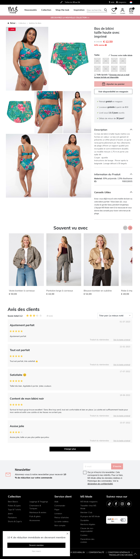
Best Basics (13, 501)
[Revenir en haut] (135, 554)
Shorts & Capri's (15, 521)
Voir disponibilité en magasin (113, 91)
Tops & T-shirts (14, 509)
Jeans (10, 513)
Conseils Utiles (102, 192)
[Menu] (125, 517)
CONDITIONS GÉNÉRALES (119, 552)
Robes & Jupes (14, 505)
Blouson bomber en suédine (98, 290)
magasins (122, 2)
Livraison (58, 513)
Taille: (97, 55)
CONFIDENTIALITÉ (96, 552)
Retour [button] (12, 23)
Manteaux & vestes (37, 512)
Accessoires (34, 520)
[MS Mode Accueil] (13, 10)
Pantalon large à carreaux (59, 290)
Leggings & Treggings (38, 501)
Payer (56, 509)
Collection (22, 23)
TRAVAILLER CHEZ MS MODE (121, 555)
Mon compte (59, 525)
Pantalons (12, 517)
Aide (56, 501)
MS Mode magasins (88, 501)
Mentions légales (87, 524)
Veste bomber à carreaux (22, 290)
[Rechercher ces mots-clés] (105, 10)
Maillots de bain (35, 23)
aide (112, 2)
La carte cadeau (61, 521)
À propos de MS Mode (90, 516)
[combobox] (97, 10)
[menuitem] (29, 10)
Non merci (36, 551)
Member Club (86, 512)
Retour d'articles (61, 517)
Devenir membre (36, 545)
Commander (59, 505)
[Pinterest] (129, 504)
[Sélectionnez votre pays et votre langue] (131, 2)
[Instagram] (122, 504)
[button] (30, 10)
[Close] (67, 533)
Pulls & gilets (34, 516)
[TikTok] (109, 504)
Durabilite (84, 520)
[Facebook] (116, 504)
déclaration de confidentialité (100, 484)
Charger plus (70, 449)
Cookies (83, 535)
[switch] (123, 520)
